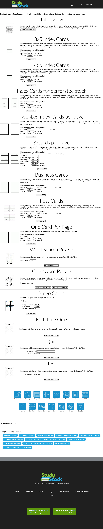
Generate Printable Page (28, 29)
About (41, 492)
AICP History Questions (12, 443)
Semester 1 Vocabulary (45, 435)
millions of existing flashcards (38, 511)
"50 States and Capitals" (76, 439)
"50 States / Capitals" (27, 435)
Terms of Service (64, 492)
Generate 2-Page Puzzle (60, 287)
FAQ (50, 492)
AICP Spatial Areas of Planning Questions (37, 443)
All (6, 10)
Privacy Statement (81, 492)
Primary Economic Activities (13, 439)
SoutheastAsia (20, 10)
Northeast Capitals (10, 435)
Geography (12, 10)
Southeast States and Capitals (66, 435)
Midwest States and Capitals (89, 435)
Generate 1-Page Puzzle (43, 287)
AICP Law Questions (62, 443)
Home (17, 492)
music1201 (12, 424)
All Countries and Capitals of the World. (17, 447)
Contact (51, 495)
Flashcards (29, 492)
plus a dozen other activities (65, 511)
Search (3, 10)
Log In (80, 5)
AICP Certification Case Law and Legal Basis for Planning (45, 439)
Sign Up (89, 5)
